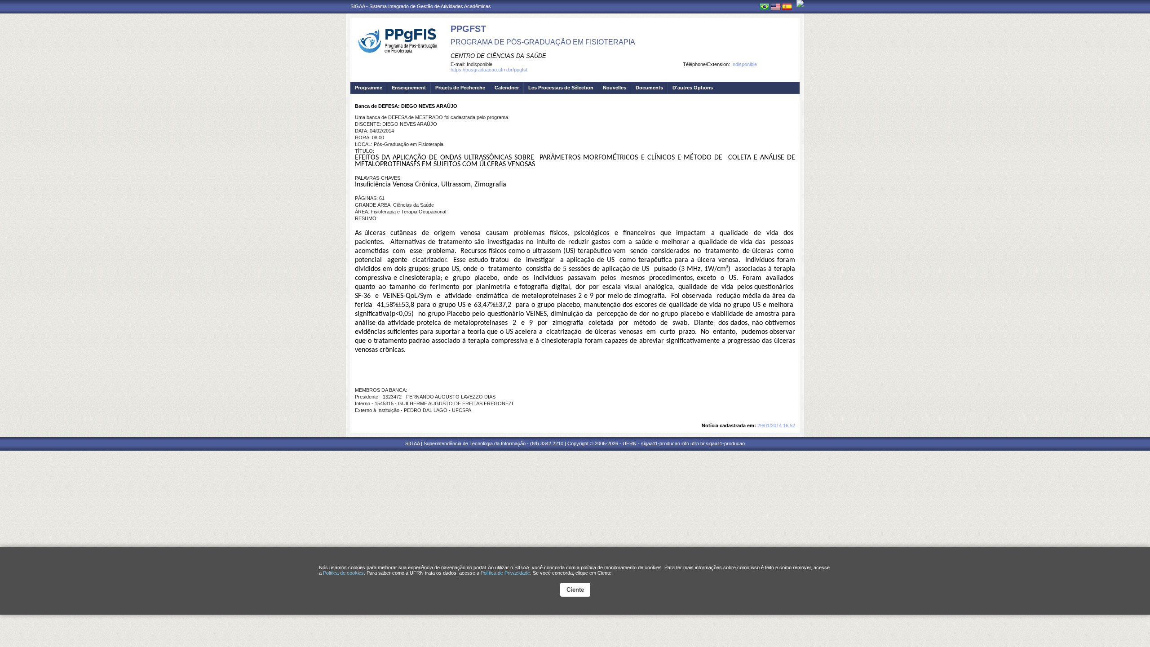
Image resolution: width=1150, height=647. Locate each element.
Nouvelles (614, 87)
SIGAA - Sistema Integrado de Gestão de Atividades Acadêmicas (420, 6)
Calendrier (507, 87)
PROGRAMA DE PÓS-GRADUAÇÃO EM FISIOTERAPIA (543, 42)
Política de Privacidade (505, 573)
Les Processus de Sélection (560, 87)
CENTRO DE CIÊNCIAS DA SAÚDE (498, 56)
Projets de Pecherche (460, 87)
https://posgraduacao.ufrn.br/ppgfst (489, 69)
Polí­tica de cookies (343, 573)
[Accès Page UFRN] (800, 3)
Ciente (575, 589)
